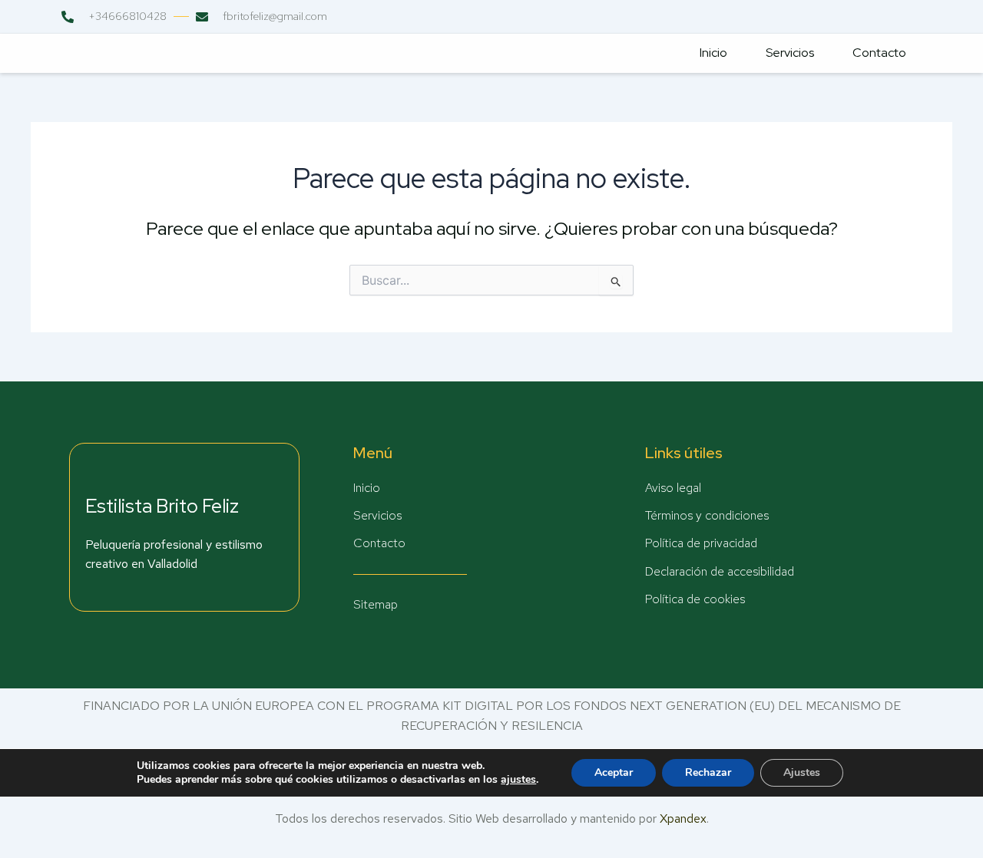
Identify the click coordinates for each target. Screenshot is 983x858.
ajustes (518, 780)
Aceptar (613, 772)
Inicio (713, 53)
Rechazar (708, 772)
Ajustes (801, 772)
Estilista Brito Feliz (162, 506)
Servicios (790, 53)
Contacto (879, 53)
